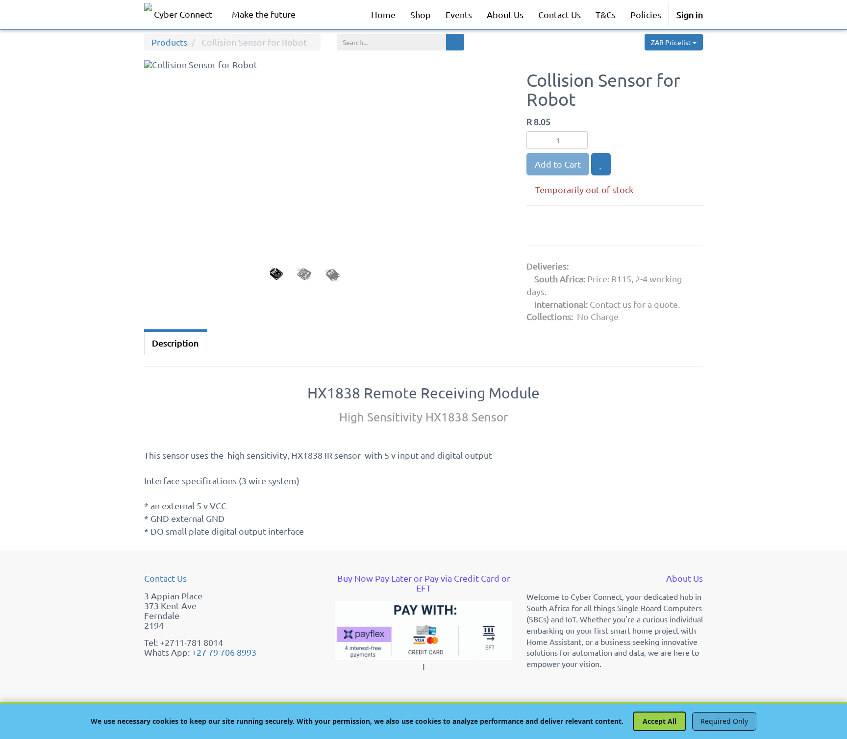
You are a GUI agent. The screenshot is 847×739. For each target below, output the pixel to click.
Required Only (724, 721)
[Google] (538, 227)
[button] (163, 185)
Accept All (659, 721)
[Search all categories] (455, 42)
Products (169, 42)
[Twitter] (587, 227)
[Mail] (610, 227)
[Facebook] (563, 227)
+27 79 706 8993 (224, 652)
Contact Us (165, 578)
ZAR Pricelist (672, 42)
